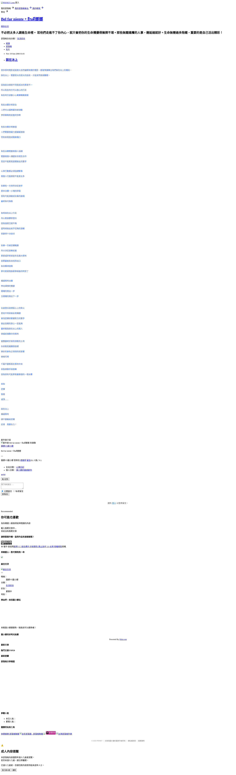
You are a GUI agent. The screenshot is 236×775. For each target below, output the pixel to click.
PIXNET (99, 741)
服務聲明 (141, 741)
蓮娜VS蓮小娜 (7, 446)
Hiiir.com (123, 639)
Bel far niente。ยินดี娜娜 (22, 19)
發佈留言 (5, 494)
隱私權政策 (132, 741)
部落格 (9, 46)
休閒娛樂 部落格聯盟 (10, 734)
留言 (29, 460)
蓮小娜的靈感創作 (24, 470)
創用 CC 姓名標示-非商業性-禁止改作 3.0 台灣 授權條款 (38, 547)
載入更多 (5, 479)
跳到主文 (5, 26)
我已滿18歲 (6, 770)
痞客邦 (23, 460)
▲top (3, 474)
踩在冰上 (12, 59)
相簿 (8, 43)
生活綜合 (21, 39)
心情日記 (20, 467)
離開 (14, 770)
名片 (8, 49)
